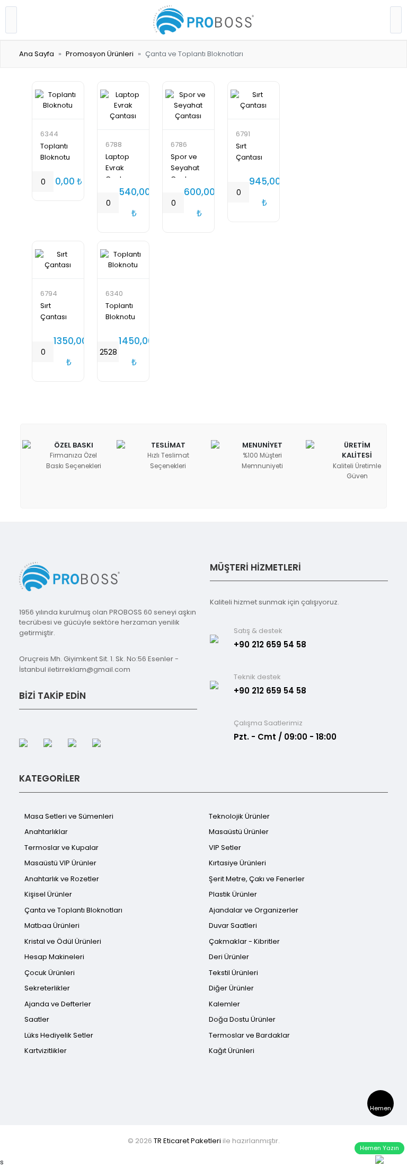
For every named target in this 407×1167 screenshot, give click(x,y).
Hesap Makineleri (54, 957)
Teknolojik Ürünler (239, 816)
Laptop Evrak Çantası (118, 168)
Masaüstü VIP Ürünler (60, 863)
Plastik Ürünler (233, 894)
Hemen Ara (380, 1110)
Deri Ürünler (229, 957)
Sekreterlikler (47, 988)
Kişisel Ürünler (48, 894)
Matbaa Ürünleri (51, 925)
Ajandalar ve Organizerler (253, 910)
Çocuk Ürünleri (49, 973)
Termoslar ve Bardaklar (249, 1035)
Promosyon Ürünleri (100, 54)
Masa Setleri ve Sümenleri (68, 816)
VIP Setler (225, 848)
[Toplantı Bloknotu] (58, 100)
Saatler (36, 1019)
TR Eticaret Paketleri (187, 1141)
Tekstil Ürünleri (233, 973)
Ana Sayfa (36, 54)
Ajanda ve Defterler (57, 1004)
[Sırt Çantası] (253, 100)
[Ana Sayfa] (203, 19)
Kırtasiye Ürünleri (237, 863)
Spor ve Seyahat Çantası (185, 168)
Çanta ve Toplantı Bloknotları (73, 910)
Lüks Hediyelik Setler (58, 1035)
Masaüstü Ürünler (239, 832)
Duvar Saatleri (233, 925)
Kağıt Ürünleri (231, 1051)
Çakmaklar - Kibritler (244, 941)
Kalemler (224, 1004)
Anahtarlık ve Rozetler (61, 879)
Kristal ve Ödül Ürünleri (62, 941)
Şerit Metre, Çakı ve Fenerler (257, 879)
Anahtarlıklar (46, 832)
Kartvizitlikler (45, 1051)
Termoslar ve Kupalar (61, 848)
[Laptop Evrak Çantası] (123, 105)
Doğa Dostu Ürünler (242, 1019)
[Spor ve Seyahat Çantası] (188, 105)
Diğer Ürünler (231, 988)
